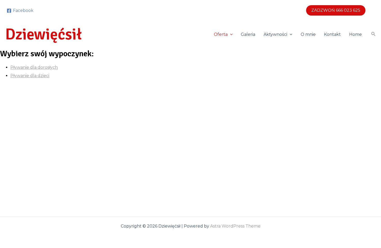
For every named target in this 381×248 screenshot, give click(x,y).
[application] (230, 34)
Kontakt (332, 34)
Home (355, 34)
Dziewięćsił (43, 34)
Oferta (221, 34)
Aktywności (275, 34)
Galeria (248, 34)
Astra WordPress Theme (235, 226)
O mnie (308, 34)
